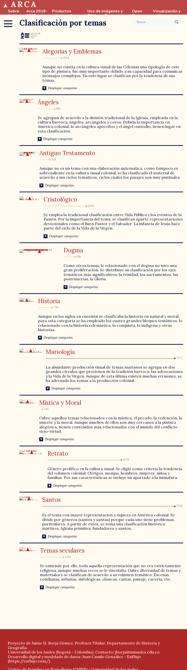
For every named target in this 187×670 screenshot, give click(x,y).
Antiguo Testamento (67, 153)
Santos (51, 499)
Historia (49, 301)
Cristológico (60, 199)
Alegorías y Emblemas (72, 51)
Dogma (73, 250)
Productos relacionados (64, 13)
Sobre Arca (13, 13)
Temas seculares (62, 550)
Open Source (138, 13)
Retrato (57, 453)
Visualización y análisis (166, 13)
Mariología (60, 352)
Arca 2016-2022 (36, 13)
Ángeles (48, 102)
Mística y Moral (60, 402)
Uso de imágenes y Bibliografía (105, 13)
